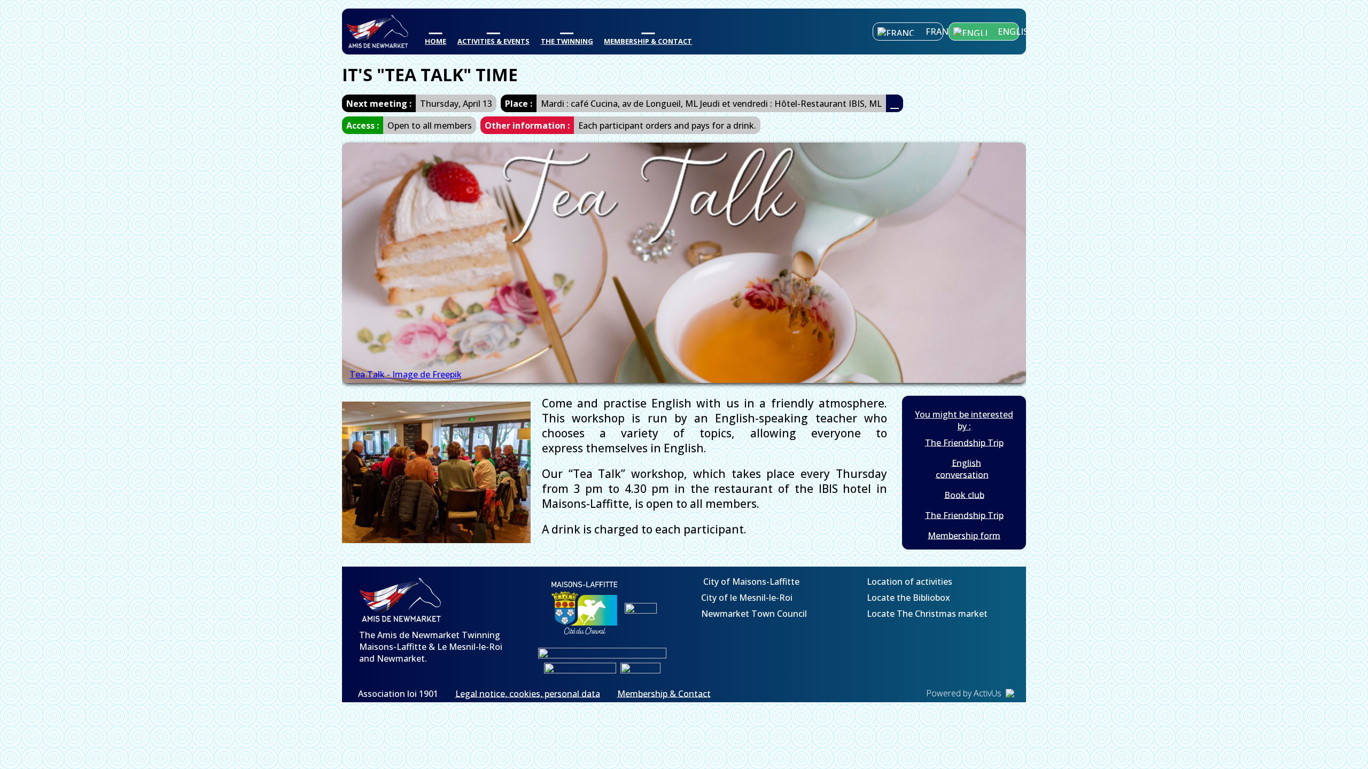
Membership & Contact (664, 693)
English (1008, 31)
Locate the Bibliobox (907, 597)
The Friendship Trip (964, 442)
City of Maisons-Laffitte (750, 581)
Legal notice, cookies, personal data (527, 693)
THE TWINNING (567, 41)
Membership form (964, 535)
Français (934, 31)
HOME (435, 41)
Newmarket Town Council (754, 613)
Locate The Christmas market (926, 613)
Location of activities (908, 581)
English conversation (962, 468)
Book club (964, 494)
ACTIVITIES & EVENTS (493, 41)
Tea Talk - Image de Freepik (405, 374)
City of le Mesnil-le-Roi (746, 597)
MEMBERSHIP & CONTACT (648, 41)
